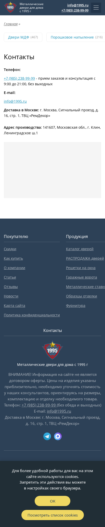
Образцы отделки (81, 296)
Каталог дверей (80, 248)
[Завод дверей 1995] (10, 7)
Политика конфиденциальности (32, 315)
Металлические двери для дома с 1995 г (32, 7)
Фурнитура (75, 305)
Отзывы (11, 286)
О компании (14, 267)
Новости (11, 296)
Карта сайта (14, 305)
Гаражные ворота (81, 277)
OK (52, 501)
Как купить (13, 258)
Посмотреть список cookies (53, 515)
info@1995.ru (77, 5)
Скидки (10, 248)
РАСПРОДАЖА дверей (85, 258)
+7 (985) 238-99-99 (74, 10)
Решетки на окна (81, 267)
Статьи (10, 277)
